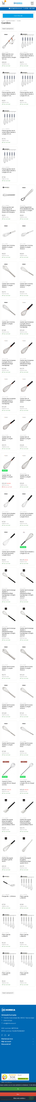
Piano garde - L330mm (6, 935)
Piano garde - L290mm (24, 897)
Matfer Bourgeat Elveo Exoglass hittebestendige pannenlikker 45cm (26, 822)
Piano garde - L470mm (24, 973)
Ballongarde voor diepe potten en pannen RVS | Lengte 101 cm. (9, 56)
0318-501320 (7, 1020)
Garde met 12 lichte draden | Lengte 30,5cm (26, 247)
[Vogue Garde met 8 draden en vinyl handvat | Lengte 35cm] (9, 539)
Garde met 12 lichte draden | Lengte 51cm (8, 323)
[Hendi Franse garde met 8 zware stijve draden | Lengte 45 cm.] (27, 42)
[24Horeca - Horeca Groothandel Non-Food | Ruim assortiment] (18, 3)
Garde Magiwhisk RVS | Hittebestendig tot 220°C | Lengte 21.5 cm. (27, 209)
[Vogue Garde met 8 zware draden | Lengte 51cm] (27, 731)
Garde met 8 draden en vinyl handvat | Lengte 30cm (26, 515)
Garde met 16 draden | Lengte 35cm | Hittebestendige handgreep (27, 363)
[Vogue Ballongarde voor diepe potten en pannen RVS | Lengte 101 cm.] (9, 42)
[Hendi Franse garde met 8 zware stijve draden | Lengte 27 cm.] (9, 80)
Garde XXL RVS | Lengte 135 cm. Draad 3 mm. (27, 783)
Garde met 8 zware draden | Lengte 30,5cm (26, 668)
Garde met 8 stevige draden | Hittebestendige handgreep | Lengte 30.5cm (26, 593)
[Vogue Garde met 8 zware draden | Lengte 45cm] (9, 731)
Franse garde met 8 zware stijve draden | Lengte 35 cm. (9, 132)
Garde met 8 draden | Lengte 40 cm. (27, 552)
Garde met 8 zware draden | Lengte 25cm (8, 668)
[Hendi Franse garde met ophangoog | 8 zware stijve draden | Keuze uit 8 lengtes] (9, 195)
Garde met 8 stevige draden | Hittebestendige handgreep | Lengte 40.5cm (26, 631)
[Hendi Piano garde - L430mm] (9, 961)
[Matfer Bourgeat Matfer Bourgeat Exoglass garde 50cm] (9, 846)
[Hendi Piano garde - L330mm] (9, 922)
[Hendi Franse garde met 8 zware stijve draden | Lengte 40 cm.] (9, 157)
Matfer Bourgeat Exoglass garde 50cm (7, 859)
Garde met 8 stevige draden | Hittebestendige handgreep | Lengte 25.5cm (8, 593)
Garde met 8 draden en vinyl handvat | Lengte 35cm (8, 553)
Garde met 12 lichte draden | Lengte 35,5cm (8, 285)
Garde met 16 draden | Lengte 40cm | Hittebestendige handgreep (9, 401)
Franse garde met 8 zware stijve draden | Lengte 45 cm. (27, 55)
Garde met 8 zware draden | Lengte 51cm (26, 744)
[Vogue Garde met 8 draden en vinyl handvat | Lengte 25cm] (9, 501)
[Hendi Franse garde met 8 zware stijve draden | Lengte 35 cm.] (9, 118)
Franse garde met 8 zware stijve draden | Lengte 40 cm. (9, 170)
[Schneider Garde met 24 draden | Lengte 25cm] (27, 386)
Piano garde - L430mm (6, 973)
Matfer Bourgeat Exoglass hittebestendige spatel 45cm (25, 860)
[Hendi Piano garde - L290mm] (27, 884)
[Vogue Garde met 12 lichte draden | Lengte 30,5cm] (27, 233)
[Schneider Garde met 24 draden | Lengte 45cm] (27, 463)
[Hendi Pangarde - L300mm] (9, 884)
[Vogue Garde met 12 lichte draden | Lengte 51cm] (9, 310)
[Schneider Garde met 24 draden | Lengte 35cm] (27, 425)
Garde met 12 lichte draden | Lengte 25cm (8, 247)
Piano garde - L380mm (24, 935)
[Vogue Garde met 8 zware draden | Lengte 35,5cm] (9, 693)
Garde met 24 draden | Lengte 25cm (25, 400)
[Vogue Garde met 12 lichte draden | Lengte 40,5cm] (27, 271)
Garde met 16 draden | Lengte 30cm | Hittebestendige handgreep (9, 363)
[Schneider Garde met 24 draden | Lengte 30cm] (9, 425)
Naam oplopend (7, 28)
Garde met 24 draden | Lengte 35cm (25, 438)
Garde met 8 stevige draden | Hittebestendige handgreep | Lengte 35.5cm (8, 631)
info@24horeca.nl (16, 8)
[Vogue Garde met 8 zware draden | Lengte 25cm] (9, 654)
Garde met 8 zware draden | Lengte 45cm (8, 744)
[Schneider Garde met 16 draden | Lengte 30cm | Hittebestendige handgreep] (9, 348)
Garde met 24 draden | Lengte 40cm (7, 476)
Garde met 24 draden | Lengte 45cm (25, 476)
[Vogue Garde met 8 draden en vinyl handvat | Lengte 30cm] (27, 501)
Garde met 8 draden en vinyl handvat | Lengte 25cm (8, 515)
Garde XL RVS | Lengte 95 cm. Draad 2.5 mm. (9, 783)
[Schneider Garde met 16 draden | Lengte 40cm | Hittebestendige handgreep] (9, 386)
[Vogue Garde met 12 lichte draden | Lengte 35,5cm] (9, 271)
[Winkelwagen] (3, 4)
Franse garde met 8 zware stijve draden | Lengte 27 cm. (9, 94)
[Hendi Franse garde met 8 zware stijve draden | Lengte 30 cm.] (27, 80)
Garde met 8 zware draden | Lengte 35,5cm (8, 706)
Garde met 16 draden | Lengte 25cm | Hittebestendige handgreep (27, 324)
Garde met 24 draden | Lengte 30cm (7, 438)
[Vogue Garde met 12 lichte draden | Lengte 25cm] (9, 233)
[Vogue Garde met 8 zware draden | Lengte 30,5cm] (27, 654)
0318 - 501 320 (30, 8)
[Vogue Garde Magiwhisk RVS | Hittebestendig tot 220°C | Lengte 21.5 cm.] (27, 195)
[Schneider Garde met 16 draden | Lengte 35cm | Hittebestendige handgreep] (27, 348)
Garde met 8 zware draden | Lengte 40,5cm (26, 706)
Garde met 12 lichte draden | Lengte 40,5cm (26, 285)
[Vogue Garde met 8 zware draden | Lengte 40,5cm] (27, 693)
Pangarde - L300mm (9, 896)
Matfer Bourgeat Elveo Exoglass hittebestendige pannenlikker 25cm (8, 822)
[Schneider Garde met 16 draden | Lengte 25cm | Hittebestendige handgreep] (27, 310)
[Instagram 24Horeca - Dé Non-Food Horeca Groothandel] (6, 1035)
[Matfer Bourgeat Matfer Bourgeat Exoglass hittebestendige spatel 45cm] (27, 846)
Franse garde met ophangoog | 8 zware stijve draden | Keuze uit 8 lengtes (9, 209)
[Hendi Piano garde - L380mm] (27, 922)
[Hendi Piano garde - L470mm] (27, 961)
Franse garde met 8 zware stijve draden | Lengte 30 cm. (27, 94)
